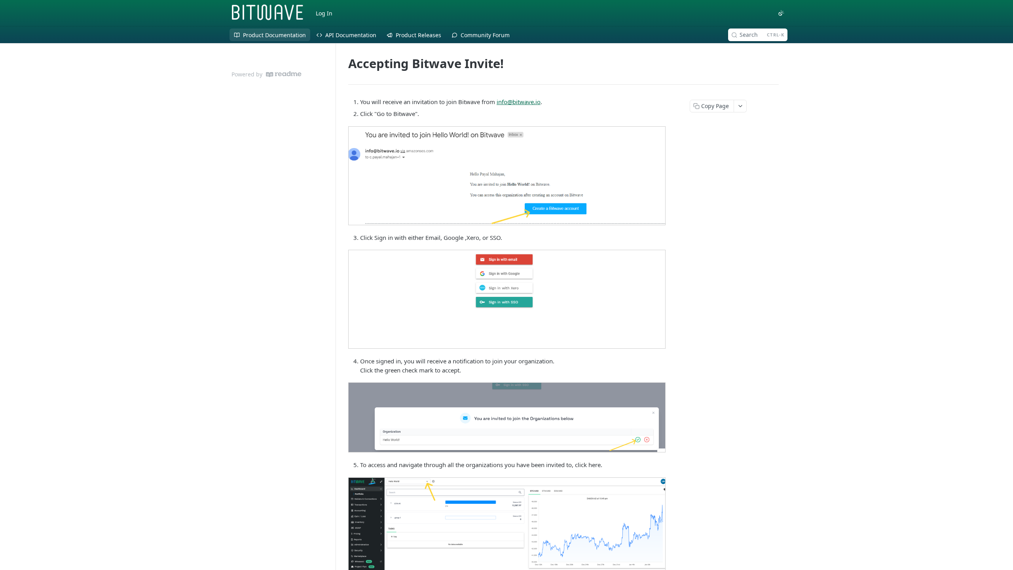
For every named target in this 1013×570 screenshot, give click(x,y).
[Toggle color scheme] (781, 13)
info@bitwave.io (519, 102)
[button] (506, 175)
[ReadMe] (284, 74)
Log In (324, 13)
